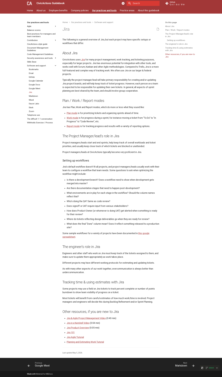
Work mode (72, 118)
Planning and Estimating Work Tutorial (85, 342)
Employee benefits (58, 10)
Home (30, 10)
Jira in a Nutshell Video (78, 323)
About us (41, 10)
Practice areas (127, 10)
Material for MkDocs (44, 374)
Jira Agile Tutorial (75, 337)
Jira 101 (71, 332)
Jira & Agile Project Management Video (86, 318)
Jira (83, 59)
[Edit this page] (158, 29)
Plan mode (72, 113)
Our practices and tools (104, 10)
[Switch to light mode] (123, 3)
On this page (171, 22)
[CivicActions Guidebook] (29, 3)
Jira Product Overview (78, 327)
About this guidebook (148, 10)
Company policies (80, 10)
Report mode (73, 126)
